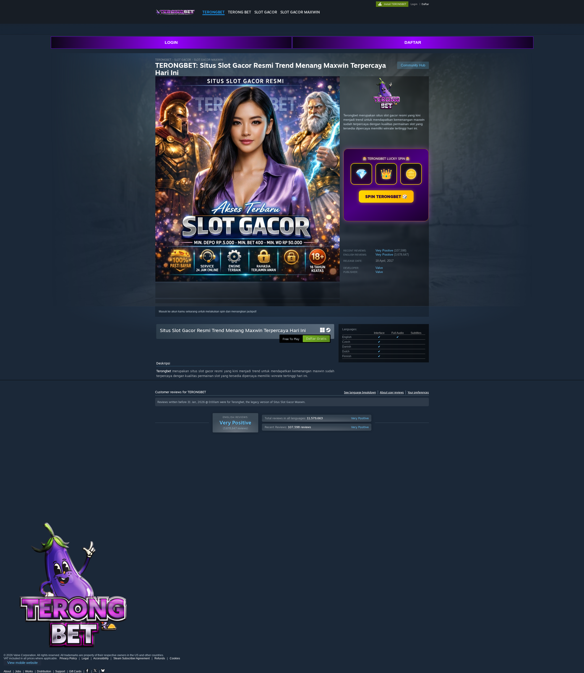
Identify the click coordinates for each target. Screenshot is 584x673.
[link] (22, 663)
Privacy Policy (68, 658)
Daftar (425, 4)
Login (414, 4)
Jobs (18, 671)
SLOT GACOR (265, 12)
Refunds (159, 658)
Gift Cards (75, 671)
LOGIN (171, 42)
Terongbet (163, 371)
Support (60, 671)
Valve (379, 268)
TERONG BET (239, 12)
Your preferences (418, 392)
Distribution (44, 671)
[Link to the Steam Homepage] (175, 16)
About (7, 671)
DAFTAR (412, 42)
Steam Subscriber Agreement (131, 658)
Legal (85, 658)
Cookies (175, 658)
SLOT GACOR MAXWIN (300, 12)
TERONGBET (213, 12)
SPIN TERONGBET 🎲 (386, 196)
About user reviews (392, 392)
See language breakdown (360, 392)
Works (29, 671)
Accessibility (101, 658)
